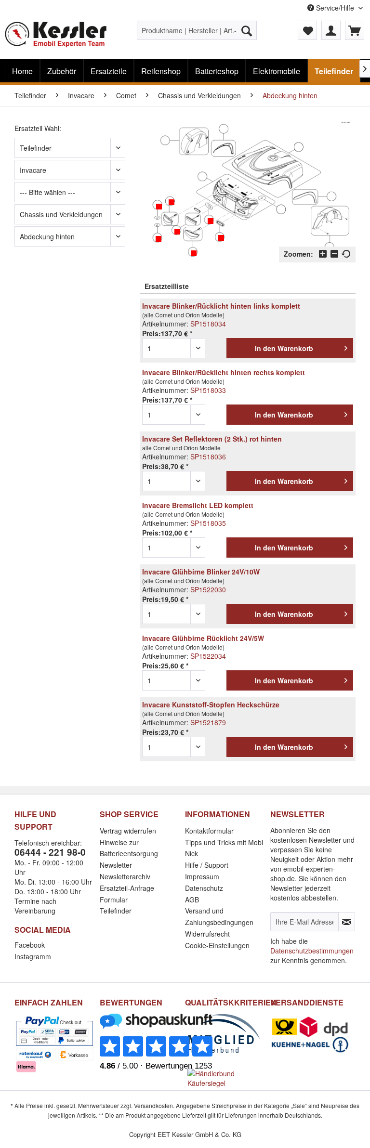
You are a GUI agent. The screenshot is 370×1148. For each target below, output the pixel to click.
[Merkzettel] (307, 30)
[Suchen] (247, 30)
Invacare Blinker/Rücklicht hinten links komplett (221, 306)
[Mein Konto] (331, 30)
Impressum (202, 876)
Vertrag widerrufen (128, 830)
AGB (192, 899)
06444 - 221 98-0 (50, 852)
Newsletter (116, 865)
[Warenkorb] (354, 30)
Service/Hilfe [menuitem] (335, 8)
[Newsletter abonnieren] (346, 921)
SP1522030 (208, 589)
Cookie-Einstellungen (217, 945)
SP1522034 (208, 656)
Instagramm (32, 956)
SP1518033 (208, 390)
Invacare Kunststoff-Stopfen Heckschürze (210, 704)
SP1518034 (208, 323)
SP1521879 (208, 722)
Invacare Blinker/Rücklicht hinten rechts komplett (223, 372)
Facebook (29, 945)
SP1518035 (208, 523)
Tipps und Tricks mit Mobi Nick (224, 848)
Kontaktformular (209, 830)
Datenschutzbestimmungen (312, 950)
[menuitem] (197, 30)
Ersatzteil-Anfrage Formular (127, 893)
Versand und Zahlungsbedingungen (219, 916)
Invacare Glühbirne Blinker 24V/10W (201, 571)
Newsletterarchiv (125, 876)
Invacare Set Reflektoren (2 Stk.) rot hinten (212, 439)
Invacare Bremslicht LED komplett (197, 505)
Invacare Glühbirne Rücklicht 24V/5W (203, 638)
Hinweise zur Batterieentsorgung (129, 848)
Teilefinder (116, 910)
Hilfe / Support (206, 865)
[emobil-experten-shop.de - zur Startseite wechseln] (56, 37)
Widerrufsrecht (207, 934)
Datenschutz (204, 888)
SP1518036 (208, 456)
